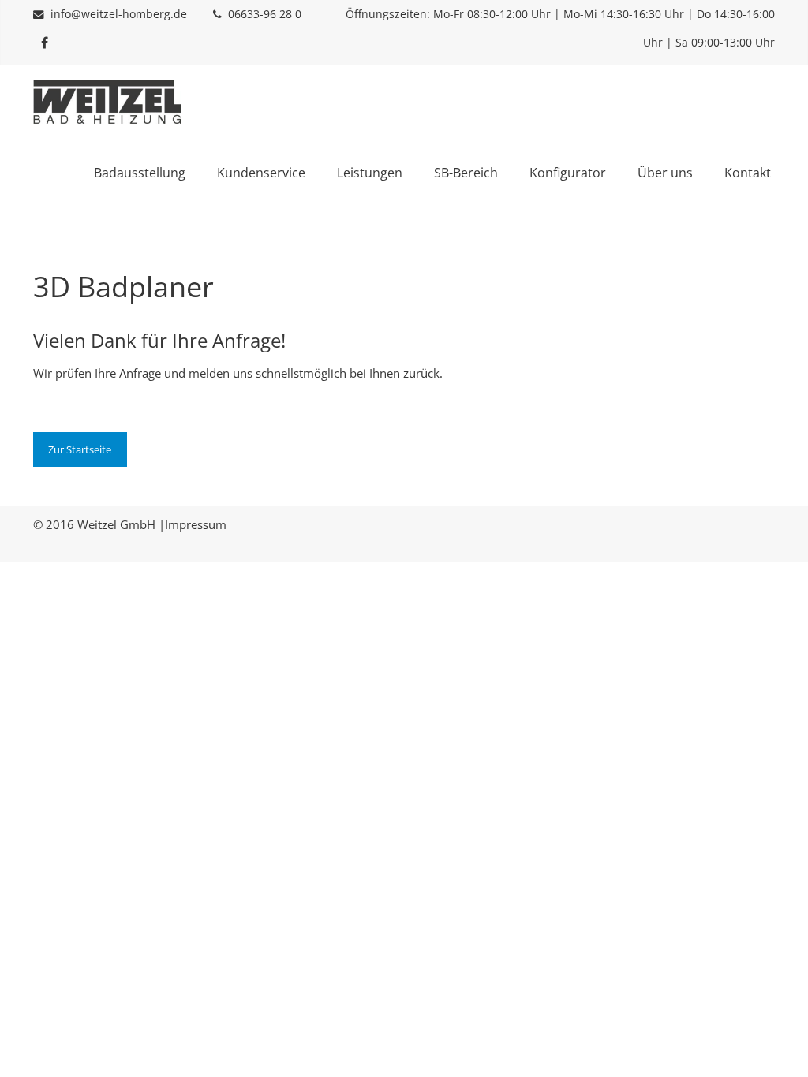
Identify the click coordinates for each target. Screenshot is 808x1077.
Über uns (665, 172)
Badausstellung (139, 172)
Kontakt (747, 172)
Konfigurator (567, 172)
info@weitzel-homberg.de (118, 14)
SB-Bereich (466, 172)
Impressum (195, 524)
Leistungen (369, 172)
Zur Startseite (79, 449)
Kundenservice (261, 172)
